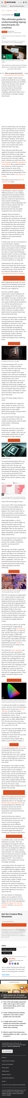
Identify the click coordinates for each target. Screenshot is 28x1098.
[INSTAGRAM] (10, 964)
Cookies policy (5, 1071)
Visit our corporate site (14, 1046)
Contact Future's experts (8, 1061)
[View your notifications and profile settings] (14, 2)
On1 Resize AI (20, 629)
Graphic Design (6, 953)
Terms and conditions (7, 1064)
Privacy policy (5, 1067)
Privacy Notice (22, 931)
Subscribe (20, 2)
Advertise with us (6, 1074)
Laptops (15, 10)
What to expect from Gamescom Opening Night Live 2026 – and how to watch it (15, 1034)
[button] (26, 2)
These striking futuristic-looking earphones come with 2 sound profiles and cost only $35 (14, 1014)
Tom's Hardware (16, 650)
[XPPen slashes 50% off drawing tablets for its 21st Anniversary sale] (14, 992)
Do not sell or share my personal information (13, 1084)
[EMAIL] (18, 964)
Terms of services (20, 929)
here (17, 643)
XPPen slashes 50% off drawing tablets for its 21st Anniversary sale (15, 996)
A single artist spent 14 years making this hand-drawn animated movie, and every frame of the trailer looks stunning (14, 1024)
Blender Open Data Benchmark (12, 803)
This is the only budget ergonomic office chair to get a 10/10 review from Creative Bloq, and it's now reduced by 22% (14, 1005)
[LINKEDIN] (13, 964)
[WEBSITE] (15, 964)
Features (4, 32)
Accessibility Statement (8, 1078)
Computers (8, 10)
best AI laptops (6, 162)
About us (4, 1057)
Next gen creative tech (8, 949)
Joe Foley (11, 31)
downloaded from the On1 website (13, 273)
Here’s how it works (18, 42)
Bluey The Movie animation (17, 6)
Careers (4, 1081)
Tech (3, 10)
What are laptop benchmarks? (14, 73)
